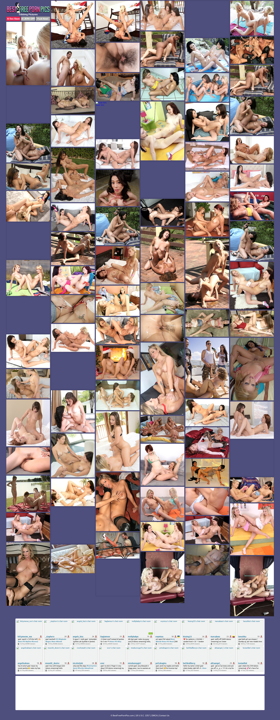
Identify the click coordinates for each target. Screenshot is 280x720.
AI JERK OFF (28, 18)
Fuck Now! (42, 18)
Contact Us (164, 715)
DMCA (154, 715)
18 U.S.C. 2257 (143, 715)
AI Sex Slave (13, 18)
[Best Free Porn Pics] (28, 7)
